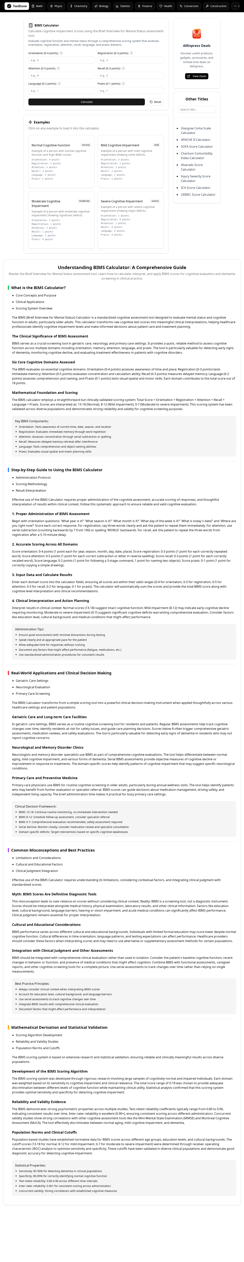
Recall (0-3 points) (109, 68)
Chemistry (80, 6)
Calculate (87, 102)
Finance (147, 6)
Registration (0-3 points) (113, 53)
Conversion (191, 6)
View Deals (199, 76)
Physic (59, 6)
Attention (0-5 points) (41, 68)
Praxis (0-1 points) (109, 83)
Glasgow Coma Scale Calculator (196, 130)
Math (39, 6)
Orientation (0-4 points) (43, 53)
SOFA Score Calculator (197, 146)
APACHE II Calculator (195, 140)
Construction (218, 6)
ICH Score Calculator (195, 188)
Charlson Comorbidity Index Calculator (197, 155)
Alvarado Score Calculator (192, 167)
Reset (157, 102)
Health (168, 6)
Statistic (125, 6)
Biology (103, 6)
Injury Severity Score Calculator (195, 178)
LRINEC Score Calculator (198, 194)
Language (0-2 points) (42, 83)
